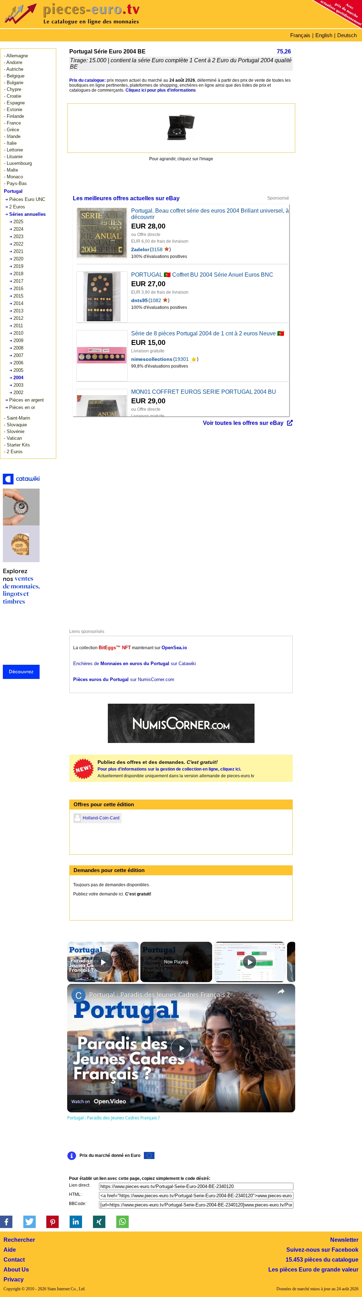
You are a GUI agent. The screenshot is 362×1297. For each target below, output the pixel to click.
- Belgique (14, 76)
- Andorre (13, 62)
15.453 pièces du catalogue (322, 1260)
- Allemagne (16, 55)
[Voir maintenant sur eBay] (102, 233)
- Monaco (13, 176)
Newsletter (344, 1240)
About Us (16, 1270)
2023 (18, 236)
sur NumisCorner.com (123, 679)
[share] (281, 991)
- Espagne (14, 102)
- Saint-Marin (17, 418)
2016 (18, 288)
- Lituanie (13, 156)
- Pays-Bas (15, 183)
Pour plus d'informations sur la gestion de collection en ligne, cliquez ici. (169, 769)
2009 (18, 340)
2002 (18, 392)
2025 (18, 221)
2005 (18, 370)
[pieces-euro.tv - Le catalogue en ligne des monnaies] (92, 26)
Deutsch (347, 35)
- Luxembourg (18, 163)
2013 (18, 310)
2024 (18, 229)
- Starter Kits (17, 445)
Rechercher (19, 1240)
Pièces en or (22, 407)
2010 (18, 333)
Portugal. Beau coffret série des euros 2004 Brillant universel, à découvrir (210, 214)
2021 (18, 251)
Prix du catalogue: (87, 80)
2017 (18, 281)
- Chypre (12, 89)
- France (12, 123)
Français (300, 35)
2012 (18, 318)
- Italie (10, 143)
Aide (10, 1250)
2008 (18, 348)
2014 (18, 303)
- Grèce (11, 129)
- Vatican (13, 438)
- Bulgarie (13, 82)
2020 (18, 258)
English (323, 35)
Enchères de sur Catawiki (134, 663)
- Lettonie (13, 149)
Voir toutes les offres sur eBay (243, 423)
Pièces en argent (26, 400)
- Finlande (14, 116)
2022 (18, 244)
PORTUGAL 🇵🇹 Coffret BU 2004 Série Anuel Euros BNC (202, 275)
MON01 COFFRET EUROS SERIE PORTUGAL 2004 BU (203, 392)
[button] (6, 1222)
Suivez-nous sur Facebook (322, 1250)
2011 (18, 325)
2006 (18, 362)
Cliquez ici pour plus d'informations (160, 90)
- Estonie (13, 109)
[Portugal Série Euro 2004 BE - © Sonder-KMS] (181, 127)
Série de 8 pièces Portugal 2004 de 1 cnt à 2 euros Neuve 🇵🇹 (207, 333)
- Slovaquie (15, 424)
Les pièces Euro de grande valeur (313, 1270)
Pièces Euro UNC (27, 199)
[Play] (250, 962)
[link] (78, 995)
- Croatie (12, 96)
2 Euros (17, 206)
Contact (14, 1260)
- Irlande (12, 136)
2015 (18, 296)
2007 (18, 355)
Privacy (14, 1279)
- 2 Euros (13, 451)
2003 (18, 385)
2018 (18, 273)
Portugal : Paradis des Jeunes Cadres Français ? (159, 994)
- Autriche (13, 69)
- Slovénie (14, 431)
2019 (18, 266)
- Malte (11, 170)
